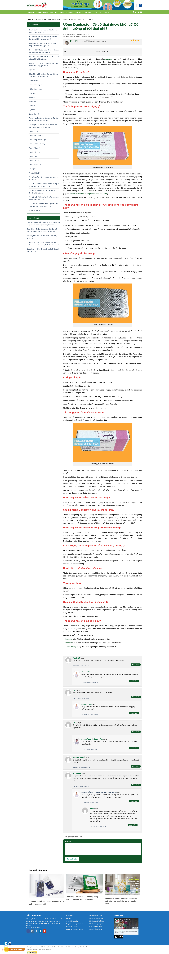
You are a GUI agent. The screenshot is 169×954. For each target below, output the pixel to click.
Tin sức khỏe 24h (35, 173)
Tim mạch (32, 169)
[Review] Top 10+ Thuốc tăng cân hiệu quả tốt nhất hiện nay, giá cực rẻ (43, 64)
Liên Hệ (106, 12)
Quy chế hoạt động (72, 921)
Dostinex (68, 639)
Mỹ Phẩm (32, 110)
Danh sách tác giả (72, 926)
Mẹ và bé (32, 106)
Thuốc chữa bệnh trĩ (36, 135)
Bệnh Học (53, 12)
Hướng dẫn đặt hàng (95, 929)
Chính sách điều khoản (96, 918)
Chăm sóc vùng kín (35, 85)
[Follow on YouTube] (141, 12)
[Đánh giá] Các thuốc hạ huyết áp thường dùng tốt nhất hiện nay (43, 31)
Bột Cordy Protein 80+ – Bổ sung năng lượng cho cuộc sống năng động (82, 898)
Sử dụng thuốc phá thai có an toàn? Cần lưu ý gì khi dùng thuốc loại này (43, 126)
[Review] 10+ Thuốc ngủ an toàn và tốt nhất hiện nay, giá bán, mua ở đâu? (44, 51)
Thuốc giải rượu (34, 152)
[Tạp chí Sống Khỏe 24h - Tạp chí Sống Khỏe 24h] (37, 5)
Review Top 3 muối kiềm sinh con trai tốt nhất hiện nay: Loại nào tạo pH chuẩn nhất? (122, 901)
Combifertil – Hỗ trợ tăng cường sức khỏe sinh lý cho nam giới (43, 250)
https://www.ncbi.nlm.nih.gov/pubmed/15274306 (88, 194)
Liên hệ (68, 918)
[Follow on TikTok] (136, 12)
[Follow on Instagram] (32, 931)
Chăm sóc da (33, 81)
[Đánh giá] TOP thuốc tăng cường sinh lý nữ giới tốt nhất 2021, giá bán (43, 44)
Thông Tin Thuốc (66, 12)
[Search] (140, 5)
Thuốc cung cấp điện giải (37, 140)
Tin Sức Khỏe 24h (42, 12)
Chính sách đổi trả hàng (96, 921)
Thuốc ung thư (34, 160)
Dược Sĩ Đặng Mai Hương (90, 41)
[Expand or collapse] (140, 51)
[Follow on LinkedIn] (40, 931)
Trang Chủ (30, 12)
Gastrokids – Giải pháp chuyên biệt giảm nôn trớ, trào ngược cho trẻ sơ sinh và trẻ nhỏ (42, 230)
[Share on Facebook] (71, 41)
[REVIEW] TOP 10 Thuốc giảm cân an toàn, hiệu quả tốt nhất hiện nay (44, 58)
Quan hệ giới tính (35, 114)
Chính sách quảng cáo (96, 924)
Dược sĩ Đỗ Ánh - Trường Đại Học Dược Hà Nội (99, 792)
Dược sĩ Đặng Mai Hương (74, 929)
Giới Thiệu (98, 12)
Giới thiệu (69, 915)
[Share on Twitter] (74, 41)
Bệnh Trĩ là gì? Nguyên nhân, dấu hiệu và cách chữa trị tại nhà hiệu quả (43, 75)
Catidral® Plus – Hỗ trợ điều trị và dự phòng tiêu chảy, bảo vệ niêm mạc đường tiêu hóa (43, 224)
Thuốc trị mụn (33, 156)
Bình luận (135, 664)
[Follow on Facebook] (133, 12)
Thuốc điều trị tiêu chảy (37, 144)
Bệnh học (32, 70)
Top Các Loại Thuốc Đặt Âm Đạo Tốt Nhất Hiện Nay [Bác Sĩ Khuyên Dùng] (43, 205)
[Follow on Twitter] (138, 12)
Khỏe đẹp (78, 12)
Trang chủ (31, 19)
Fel (73, 59)
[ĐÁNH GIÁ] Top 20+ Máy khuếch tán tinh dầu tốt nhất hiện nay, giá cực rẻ (43, 38)
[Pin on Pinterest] (76, 41)
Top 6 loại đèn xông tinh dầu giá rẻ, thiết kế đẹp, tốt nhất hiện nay (43, 192)
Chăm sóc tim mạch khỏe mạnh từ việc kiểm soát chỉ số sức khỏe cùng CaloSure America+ (43, 244)
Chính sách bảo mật (95, 915)
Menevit (68, 643)
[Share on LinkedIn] (79, 41)
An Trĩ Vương (70, 647)
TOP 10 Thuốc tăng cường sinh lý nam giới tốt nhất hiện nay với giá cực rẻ (44, 185)
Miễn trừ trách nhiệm (95, 926)
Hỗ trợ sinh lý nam (35, 89)
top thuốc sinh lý (34, 210)
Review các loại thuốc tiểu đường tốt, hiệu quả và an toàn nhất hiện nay (43, 119)
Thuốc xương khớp (35, 164)
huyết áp (32, 97)
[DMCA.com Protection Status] (61, 952)
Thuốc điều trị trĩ (34, 148)
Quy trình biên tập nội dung (74, 924)
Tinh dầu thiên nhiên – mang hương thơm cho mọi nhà (43, 178)
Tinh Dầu (88, 12)
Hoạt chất (32, 93)
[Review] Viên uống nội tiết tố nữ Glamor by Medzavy (42, 237)
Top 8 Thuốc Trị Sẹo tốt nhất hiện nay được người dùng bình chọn (44, 198)
